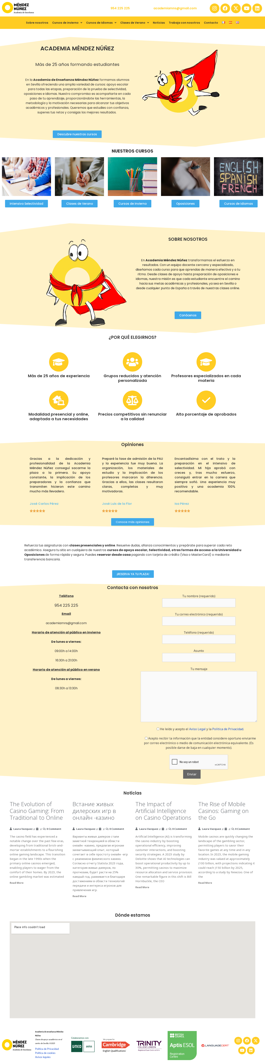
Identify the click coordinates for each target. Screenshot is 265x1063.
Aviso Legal (197, 729)
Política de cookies (45, 1052)
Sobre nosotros (37, 23)
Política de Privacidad (227, 729)
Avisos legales (43, 1057)
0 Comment (54, 829)
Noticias (159, 23)
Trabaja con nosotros (184, 23)
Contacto (211, 23)
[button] (67, 22)
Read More (16, 882)
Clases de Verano (132, 23)
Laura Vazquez (23, 829)
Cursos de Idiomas (99, 23)
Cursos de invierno (65, 23)
